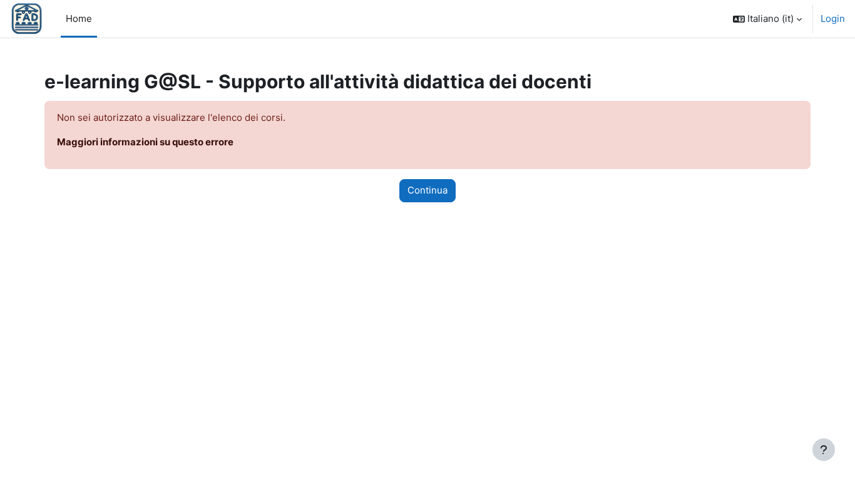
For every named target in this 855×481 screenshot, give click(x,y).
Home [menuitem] (79, 18)
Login (833, 18)
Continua (427, 190)
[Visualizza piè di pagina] (823, 449)
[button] (767, 19)
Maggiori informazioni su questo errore (145, 142)
